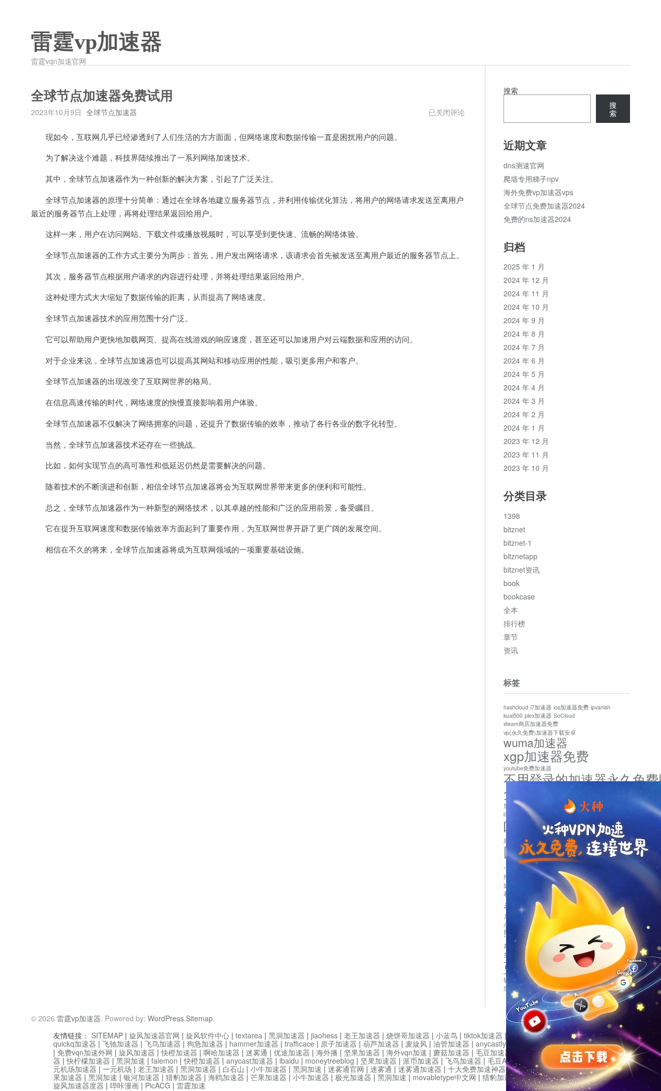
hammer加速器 (253, 1043)
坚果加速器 (362, 1052)
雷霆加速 (191, 1085)
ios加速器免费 (571, 707)
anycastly (491, 1043)
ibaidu (289, 1060)
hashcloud (515, 707)
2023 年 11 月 (526, 454)
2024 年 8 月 (524, 333)
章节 (510, 636)
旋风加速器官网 (154, 1035)
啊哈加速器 (221, 1052)
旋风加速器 (137, 1052)
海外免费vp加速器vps (538, 192)
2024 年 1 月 (524, 427)
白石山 (233, 1069)
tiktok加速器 (483, 1035)
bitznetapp (520, 556)
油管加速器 (451, 1043)
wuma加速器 (535, 742)
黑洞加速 (130, 1060)
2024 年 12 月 (526, 280)
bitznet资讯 (521, 569)
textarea (248, 1035)
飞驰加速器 (120, 1043)
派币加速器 (421, 1060)
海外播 (327, 1052)
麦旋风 (416, 1043)
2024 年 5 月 (524, 374)
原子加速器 (339, 1043)
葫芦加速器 (381, 1043)
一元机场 (117, 1069)
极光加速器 (353, 1077)
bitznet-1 (517, 542)
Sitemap (199, 1018)
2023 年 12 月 (526, 441)
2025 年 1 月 (524, 266)
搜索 (510, 90)
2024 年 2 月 (524, 414)
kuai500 (513, 715)
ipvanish (600, 707)
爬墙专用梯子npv (531, 178)
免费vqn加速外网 (85, 1052)
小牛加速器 (268, 1069)
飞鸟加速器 (163, 1043)
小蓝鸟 (447, 1035)
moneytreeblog (329, 1060)
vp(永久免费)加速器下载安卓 (539, 732)
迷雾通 (256, 1052)
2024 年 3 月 (524, 401)
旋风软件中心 (207, 1035)
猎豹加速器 (184, 1077)
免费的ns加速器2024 (537, 219)
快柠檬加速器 (88, 1060)
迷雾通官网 (346, 1069)
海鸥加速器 (226, 1077)
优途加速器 (292, 1052)
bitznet (514, 529)
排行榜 (514, 623)
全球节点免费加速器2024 (544, 205)
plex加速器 (538, 715)
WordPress (166, 1018)
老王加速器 (362, 1035)
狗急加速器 (205, 1043)
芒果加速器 (268, 1077)
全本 (510, 610)
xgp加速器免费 (546, 756)
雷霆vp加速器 (96, 42)
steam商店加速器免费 (530, 724)
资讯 (510, 650)
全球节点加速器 (111, 112)
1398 (511, 516)
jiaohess (324, 1035)
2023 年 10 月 (526, 468)
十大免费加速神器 (477, 1069)
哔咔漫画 (124, 1085)
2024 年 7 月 (524, 347)
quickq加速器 (74, 1043)
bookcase (519, 596)
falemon (164, 1060)
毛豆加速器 (494, 1052)
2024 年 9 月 (524, 320)
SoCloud (564, 715)
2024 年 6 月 (524, 360)
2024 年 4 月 (524, 387)
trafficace (299, 1043)
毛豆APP (501, 1060)
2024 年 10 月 (526, 307)
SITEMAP (107, 1035)
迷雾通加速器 (420, 1069)
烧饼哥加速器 (408, 1035)
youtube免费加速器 (527, 768)
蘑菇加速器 (451, 1052)
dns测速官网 (523, 165)
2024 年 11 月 (526, 293)
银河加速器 (141, 1077)
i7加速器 (541, 707)
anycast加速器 (249, 1060)
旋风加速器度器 (78, 1085)
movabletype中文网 (444, 1077)
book (511, 583)
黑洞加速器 (287, 1035)
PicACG (157, 1085)
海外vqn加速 (406, 1052)
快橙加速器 (179, 1052)
